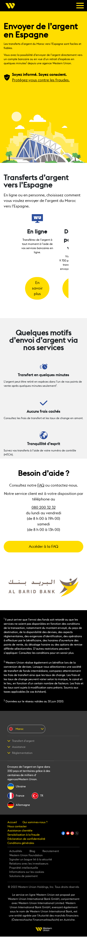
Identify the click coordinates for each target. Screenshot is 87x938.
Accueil (12, 822)
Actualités (15, 851)
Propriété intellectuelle (23, 867)
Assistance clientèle (19, 830)
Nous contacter (17, 826)
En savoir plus (37, 288)
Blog (32, 851)
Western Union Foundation (26, 855)
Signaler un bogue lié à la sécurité (30, 859)
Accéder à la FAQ (43, 546)
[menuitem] (11, 5)
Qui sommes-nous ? (35, 822)
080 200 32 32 (44, 507)
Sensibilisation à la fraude (23, 834)
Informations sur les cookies (26, 872)
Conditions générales (20, 843)
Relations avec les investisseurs (28, 863)
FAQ (40, 485)
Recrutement (50, 851)
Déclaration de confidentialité (26, 839)
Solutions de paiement (23, 876)
